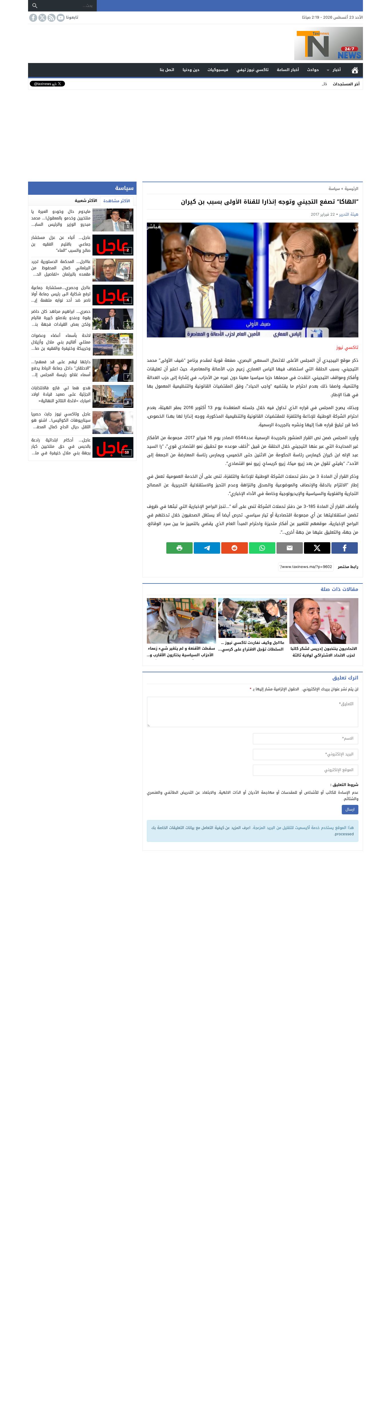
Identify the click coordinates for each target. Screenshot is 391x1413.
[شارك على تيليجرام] (207, 548)
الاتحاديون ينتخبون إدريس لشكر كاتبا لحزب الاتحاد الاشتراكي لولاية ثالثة (324, 652)
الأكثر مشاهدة (116, 201)
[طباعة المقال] (179, 548)
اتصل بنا (167, 69)
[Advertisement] (195, 134)
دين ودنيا (191, 69)
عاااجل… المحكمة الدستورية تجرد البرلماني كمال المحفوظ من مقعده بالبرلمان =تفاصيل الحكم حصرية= (60, 271)
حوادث (313, 69)
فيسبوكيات (218, 69)
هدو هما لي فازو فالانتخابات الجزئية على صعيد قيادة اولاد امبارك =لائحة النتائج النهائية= (60, 394)
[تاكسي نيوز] (195, 43)
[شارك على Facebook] (344, 548)
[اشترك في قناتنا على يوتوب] (60, 18)
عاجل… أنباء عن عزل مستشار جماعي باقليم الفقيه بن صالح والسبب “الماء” (60, 244)
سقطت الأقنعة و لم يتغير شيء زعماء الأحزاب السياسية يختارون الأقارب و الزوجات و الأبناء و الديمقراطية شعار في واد (181, 658)
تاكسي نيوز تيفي (252, 69)
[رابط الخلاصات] (51, 18)
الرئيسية (355, 70)
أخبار (337, 69)
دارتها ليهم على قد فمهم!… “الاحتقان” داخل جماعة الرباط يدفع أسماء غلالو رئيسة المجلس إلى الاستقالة (60, 371)
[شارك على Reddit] (234, 548)
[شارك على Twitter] (317, 548)
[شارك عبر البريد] (289, 548)
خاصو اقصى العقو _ (311, 83)
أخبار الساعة (288, 69)
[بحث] (35, 5)
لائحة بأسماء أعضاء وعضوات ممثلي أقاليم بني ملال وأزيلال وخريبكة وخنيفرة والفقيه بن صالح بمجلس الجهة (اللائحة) (60, 345)
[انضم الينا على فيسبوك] (32, 18)
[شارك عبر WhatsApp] (262, 548)
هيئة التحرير (348, 214)
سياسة (334, 188)
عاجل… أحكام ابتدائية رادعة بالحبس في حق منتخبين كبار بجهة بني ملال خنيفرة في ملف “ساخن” (60, 449)
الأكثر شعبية (86, 200)
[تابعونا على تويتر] (41, 18)
